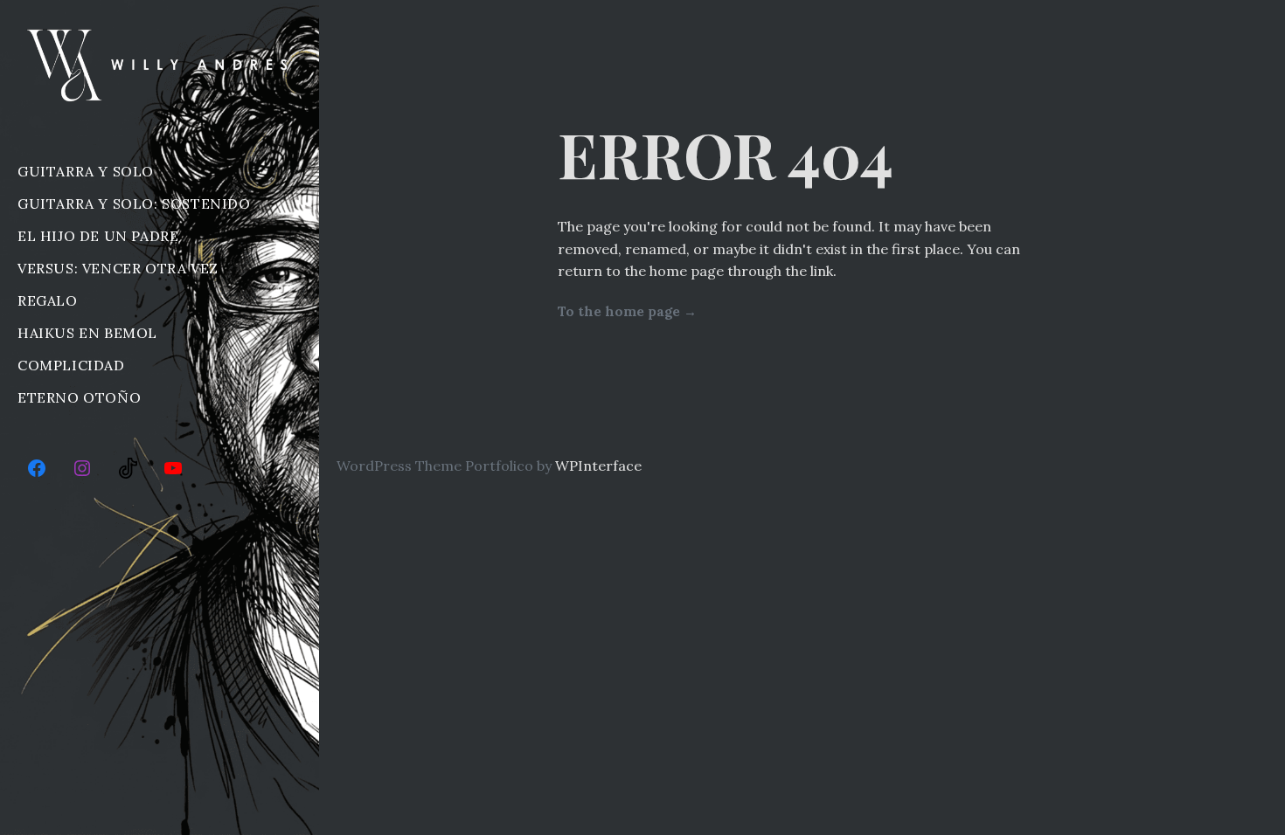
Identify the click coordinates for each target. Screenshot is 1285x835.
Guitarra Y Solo (85, 171)
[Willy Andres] (159, 64)
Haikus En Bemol (87, 333)
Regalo (47, 300)
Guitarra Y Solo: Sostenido (134, 203)
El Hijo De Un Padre (97, 236)
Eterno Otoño (79, 397)
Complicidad (71, 365)
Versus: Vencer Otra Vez (118, 268)
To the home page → (627, 311)
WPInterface (598, 465)
